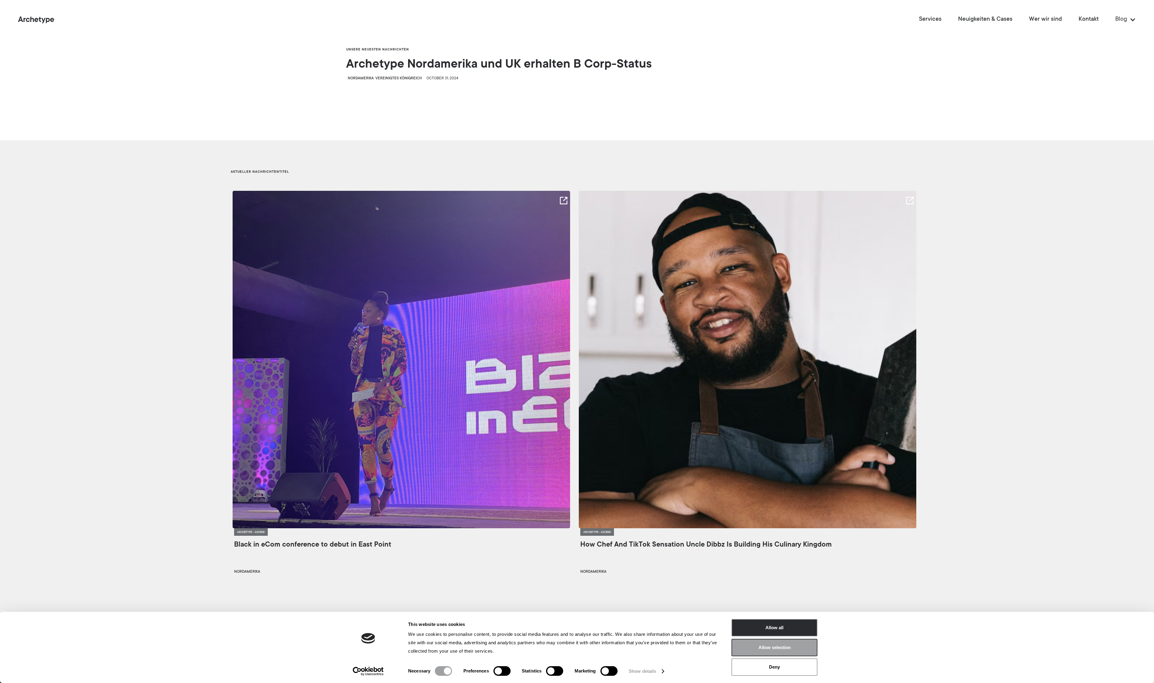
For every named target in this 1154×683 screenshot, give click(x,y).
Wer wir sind (1045, 19)
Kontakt (1089, 19)
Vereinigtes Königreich (398, 78)
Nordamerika (361, 78)
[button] (1122, 20)
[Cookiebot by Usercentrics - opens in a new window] (368, 671)
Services (930, 19)
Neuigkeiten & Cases (985, 19)
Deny (774, 666)
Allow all (774, 627)
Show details (642, 671)
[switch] (502, 671)
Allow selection (775, 647)
